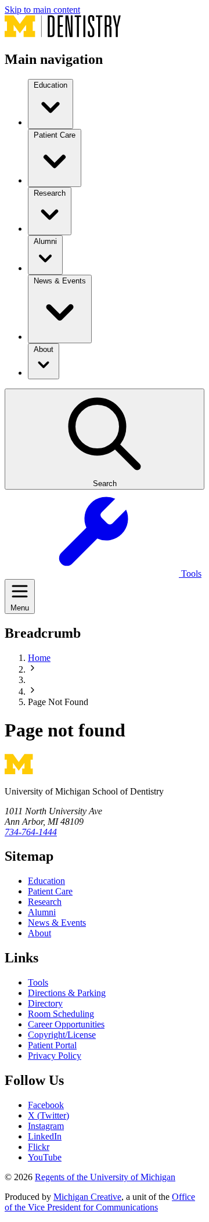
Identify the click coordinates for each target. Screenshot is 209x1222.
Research (45, 902)
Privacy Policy (54, 1056)
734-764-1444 (31, 832)
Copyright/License (62, 1035)
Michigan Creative (87, 1197)
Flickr (38, 1147)
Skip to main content (42, 10)
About (39, 933)
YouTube (45, 1157)
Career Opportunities (66, 1024)
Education (46, 881)
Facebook (46, 1105)
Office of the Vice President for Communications (100, 1202)
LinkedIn (45, 1136)
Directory (45, 1003)
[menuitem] (50, 104)
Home (39, 658)
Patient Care (50, 891)
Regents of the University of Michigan (105, 1177)
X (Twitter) (48, 1115)
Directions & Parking (67, 993)
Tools (38, 982)
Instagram (46, 1126)
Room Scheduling (61, 1014)
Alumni (42, 912)
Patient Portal (52, 1045)
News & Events (57, 923)
